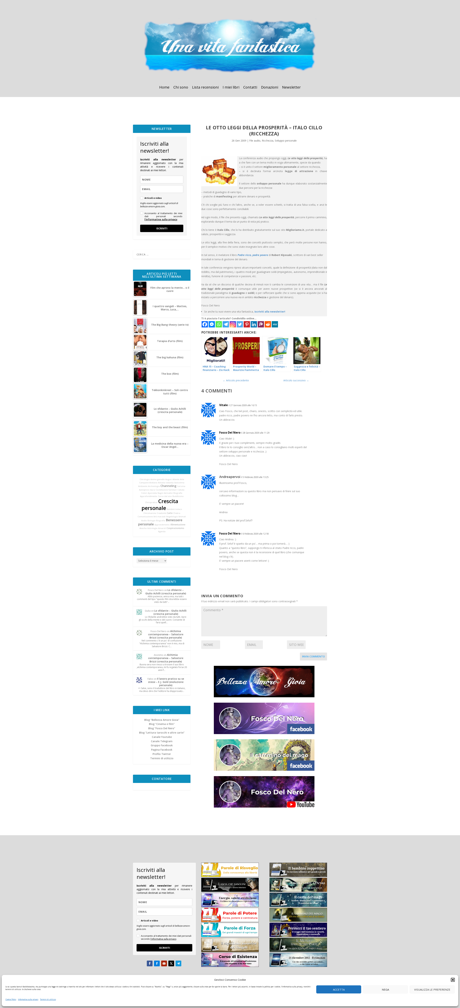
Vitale (223, 405)
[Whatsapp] (219, 324)
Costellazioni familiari (166, 490)
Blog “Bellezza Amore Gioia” (161, 720)
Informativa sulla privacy (28, 999)
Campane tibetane (148, 482)
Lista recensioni (205, 88)
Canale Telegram (161, 741)
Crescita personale (160, 505)
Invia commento (313, 656)
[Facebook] (205, 324)
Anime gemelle (157, 479)
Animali (182, 516)
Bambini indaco (174, 509)
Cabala (181, 490)
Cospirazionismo (175, 528)
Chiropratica (151, 502)
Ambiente (142, 486)
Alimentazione (177, 524)
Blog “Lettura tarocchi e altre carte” (162, 732)
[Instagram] (233, 324)
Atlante (175, 479)
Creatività (161, 513)
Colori (144, 493)
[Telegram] (226, 324)
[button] (453, 980)
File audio (254, 140)
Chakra (176, 513)
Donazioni (269, 88)
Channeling (168, 486)
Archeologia (154, 486)
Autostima (179, 482)
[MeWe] (275, 324)
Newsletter (291, 88)
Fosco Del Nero (229, 432)
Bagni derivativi (165, 493)
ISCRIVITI (161, 228)
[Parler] (261, 324)
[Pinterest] (247, 324)
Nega (385, 989)
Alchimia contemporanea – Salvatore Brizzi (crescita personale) (165, 634)
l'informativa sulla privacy (160, 219)
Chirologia (145, 479)
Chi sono (180, 88)
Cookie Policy (10, 999)
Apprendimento (162, 524)
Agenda (161, 531)
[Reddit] (268, 324)
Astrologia (152, 528)
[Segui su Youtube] (164, 963)
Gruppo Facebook (162, 745)
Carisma (181, 486)
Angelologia (172, 516)
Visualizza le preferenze (432, 989)
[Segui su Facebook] (150, 963)
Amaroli (162, 528)
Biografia (160, 520)
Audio (144, 520)
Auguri (168, 479)
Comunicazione (145, 516)
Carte (169, 513)
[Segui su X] (171, 963)
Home (164, 88)
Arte (182, 479)
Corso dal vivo (165, 496)
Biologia (151, 520)
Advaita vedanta (166, 482)
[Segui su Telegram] (178, 963)
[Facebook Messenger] (212, 324)
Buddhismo (178, 496)
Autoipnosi (144, 490)
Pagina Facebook (161, 749)
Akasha (143, 528)
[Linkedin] (254, 324)
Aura (152, 490)
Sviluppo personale (286, 140)
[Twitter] (240, 324)
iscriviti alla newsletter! (269, 311)
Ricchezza (267, 140)
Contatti (250, 88)
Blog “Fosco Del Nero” (161, 728)
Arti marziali (159, 516)
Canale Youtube (162, 737)
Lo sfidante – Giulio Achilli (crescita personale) (165, 591)
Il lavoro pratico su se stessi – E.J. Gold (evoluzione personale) (166, 682)
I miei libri (231, 88)
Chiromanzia (149, 513)
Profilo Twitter (162, 754)
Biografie (177, 493)
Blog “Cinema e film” (162, 724)
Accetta (339, 989)
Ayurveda (152, 493)
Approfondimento (148, 496)
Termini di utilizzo (48, 999)
